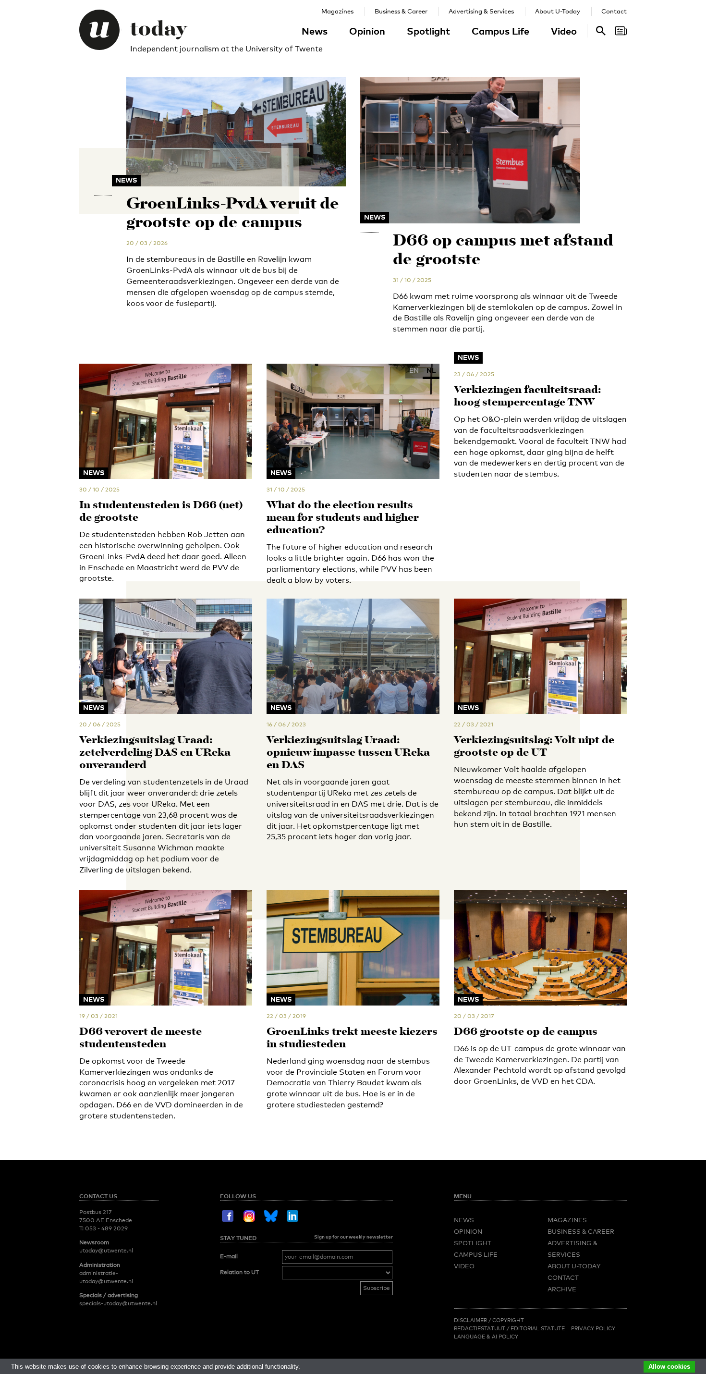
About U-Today (557, 11)
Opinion (367, 31)
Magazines (337, 11)
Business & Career (401, 11)
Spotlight (428, 31)
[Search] (621, 31)
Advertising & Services (481, 11)
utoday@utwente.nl (106, 1250)
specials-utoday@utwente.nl (118, 1303)
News (315, 31)
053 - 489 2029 (106, 1228)
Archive (562, 1289)
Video (564, 31)
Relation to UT (239, 1272)
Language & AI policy (486, 1336)
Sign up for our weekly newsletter (353, 1236)
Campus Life (500, 31)
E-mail (229, 1256)
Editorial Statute (538, 1328)
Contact (614, 11)
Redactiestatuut (480, 1328)
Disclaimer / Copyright (489, 1320)
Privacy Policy (593, 1328)
